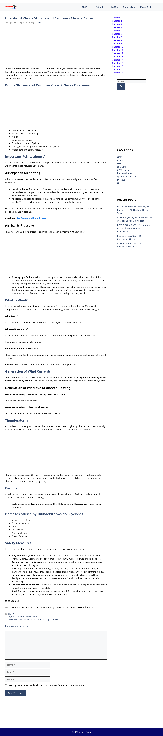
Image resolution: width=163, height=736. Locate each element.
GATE (119, 157)
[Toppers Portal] (11, 7)
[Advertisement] (56, 45)
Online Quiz (129, 7)
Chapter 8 (117, 40)
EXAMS (99, 7)
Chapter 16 (117, 66)
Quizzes (121, 183)
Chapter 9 (117, 43)
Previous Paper (124, 173)
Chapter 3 (117, 24)
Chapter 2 (117, 20)
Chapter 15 (117, 63)
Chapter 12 (117, 53)
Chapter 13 (117, 56)
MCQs (114, 7)
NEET (119, 163)
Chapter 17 (117, 69)
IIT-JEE (120, 160)
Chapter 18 (117, 72)
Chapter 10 (117, 46)
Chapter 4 (117, 27)
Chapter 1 (117, 17)
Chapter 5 (117, 30)
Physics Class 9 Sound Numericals (22, 616)
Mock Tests (146, 7)
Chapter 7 (117, 37)
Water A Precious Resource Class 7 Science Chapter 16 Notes (34, 619)
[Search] (121, 86)
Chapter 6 (117, 33)
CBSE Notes (123, 170)
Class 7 (11, 614)
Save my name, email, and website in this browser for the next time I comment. (47, 685)
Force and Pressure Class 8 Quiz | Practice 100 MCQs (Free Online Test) (133, 210)
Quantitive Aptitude (127, 176)
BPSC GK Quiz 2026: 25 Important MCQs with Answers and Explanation (134, 228)
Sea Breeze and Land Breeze (31, 218)
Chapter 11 (117, 50)
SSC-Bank (121, 166)
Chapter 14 (117, 59)
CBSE (84, 7)
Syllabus (121, 179)
